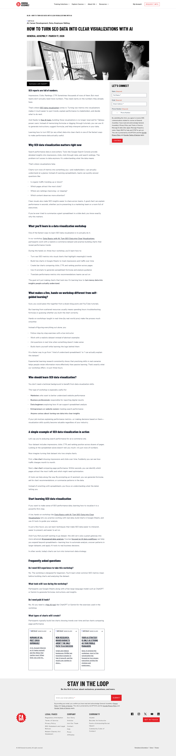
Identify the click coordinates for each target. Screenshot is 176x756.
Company (71, 714)
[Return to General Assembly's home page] (21, 718)
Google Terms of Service (132, 135)
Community (94, 714)
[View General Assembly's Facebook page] (132, 714)
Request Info (152, 4)
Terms (151, 747)
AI (28, 23)
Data (51, 23)
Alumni (92, 718)
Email (117, 100)
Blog (29, 15)
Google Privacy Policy (110, 706)
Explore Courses (78, 4)
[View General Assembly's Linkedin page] (158, 714)
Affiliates (70, 735)
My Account (137, 4)
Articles (70, 721)
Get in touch (151, 720)
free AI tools (46, 120)
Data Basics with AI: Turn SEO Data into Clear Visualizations (68, 238)
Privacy (157, 747)
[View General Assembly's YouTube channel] (152, 714)
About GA (91, 4)
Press (69, 732)
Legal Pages (51, 714)
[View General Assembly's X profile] (145, 714)
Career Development (39, 23)
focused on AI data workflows (84, 539)
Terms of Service (137, 125)
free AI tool (51, 604)
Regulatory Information (54, 718)
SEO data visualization (49, 108)
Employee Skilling (62, 23)
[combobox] (116, 113)
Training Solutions (61, 4)
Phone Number (120, 109)
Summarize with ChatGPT (38, 84)
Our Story (71, 718)
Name (117, 91)
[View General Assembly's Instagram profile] (139, 714)
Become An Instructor (97, 721)
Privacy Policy (124, 125)
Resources (103, 4)
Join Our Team (72, 723)
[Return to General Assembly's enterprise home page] (22, 4)
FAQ (68, 729)
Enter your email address (65, 698)
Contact (70, 726)
